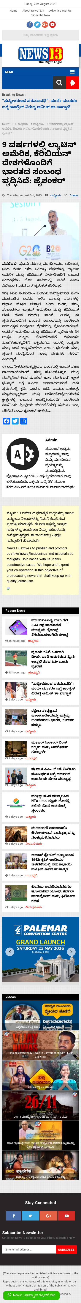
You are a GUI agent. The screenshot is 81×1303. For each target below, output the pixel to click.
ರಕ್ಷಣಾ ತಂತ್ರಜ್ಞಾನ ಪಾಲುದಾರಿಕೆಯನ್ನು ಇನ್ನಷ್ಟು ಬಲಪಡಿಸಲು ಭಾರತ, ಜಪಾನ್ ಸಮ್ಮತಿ (52, 718)
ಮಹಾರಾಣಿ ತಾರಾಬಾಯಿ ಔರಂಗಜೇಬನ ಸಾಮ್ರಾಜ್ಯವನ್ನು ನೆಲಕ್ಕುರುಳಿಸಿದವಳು (53, 833)
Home (13, 11)
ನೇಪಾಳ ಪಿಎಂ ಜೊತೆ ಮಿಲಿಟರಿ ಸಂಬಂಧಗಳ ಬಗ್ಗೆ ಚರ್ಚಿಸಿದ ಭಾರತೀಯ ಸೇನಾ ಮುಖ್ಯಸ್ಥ (53, 775)
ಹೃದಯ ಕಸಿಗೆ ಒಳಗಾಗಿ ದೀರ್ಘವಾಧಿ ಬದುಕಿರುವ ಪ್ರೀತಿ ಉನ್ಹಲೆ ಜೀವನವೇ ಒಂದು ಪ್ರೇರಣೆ (53, 659)
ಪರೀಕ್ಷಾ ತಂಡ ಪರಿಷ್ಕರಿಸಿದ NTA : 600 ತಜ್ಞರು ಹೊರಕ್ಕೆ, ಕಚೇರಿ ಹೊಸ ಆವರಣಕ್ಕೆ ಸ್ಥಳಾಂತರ (51, 804)
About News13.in (33, 11)
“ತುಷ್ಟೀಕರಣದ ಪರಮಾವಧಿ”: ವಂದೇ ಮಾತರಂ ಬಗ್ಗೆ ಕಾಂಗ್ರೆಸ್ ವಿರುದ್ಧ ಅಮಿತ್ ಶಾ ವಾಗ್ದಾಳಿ (53, 689)
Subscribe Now (40, 15)
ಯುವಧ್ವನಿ (34, 673)
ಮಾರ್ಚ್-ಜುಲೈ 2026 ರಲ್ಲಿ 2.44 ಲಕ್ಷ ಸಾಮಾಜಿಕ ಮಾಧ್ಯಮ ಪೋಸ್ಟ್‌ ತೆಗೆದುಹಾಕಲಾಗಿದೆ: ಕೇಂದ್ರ (49, 628)
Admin (74, 196)
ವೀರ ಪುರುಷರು (33, 908)
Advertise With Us (60, 11)
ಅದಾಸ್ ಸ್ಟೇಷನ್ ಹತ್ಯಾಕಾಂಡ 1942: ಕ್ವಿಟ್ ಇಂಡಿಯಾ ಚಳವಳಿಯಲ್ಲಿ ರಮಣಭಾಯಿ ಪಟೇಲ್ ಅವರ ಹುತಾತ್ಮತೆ (52, 862)
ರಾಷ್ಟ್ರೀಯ (55, 196)
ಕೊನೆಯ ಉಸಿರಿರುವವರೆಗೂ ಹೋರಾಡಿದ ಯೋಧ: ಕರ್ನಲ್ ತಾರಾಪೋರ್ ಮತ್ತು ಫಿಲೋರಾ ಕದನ (53, 894)
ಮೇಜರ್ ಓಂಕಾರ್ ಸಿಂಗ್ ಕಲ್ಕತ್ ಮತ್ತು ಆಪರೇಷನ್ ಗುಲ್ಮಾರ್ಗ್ (49, 748)
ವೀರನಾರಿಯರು (33, 844)
